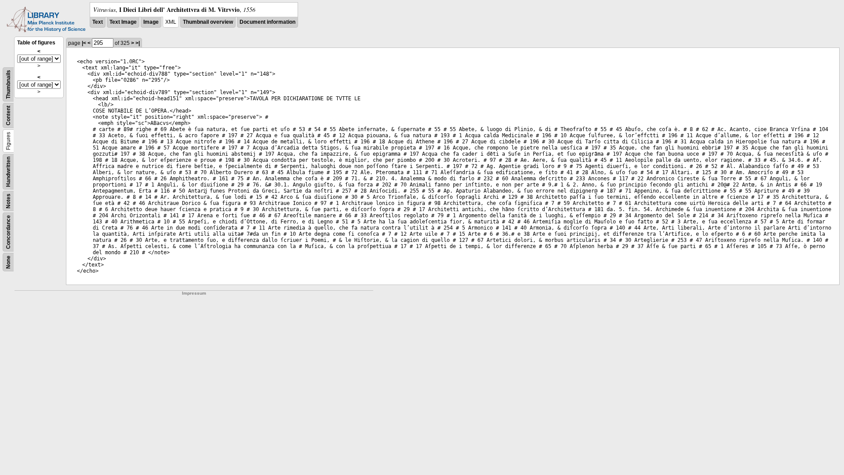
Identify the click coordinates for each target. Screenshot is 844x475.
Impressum (194, 293)
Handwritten (8, 172)
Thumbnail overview (208, 22)
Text (97, 22)
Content (8, 115)
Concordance (8, 232)
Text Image (123, 22)
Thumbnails (8, 84)
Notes (8, 201)
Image (151, 22)
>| (137, 43)
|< (84, 43)
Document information (267, 22)
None (8, 262)
